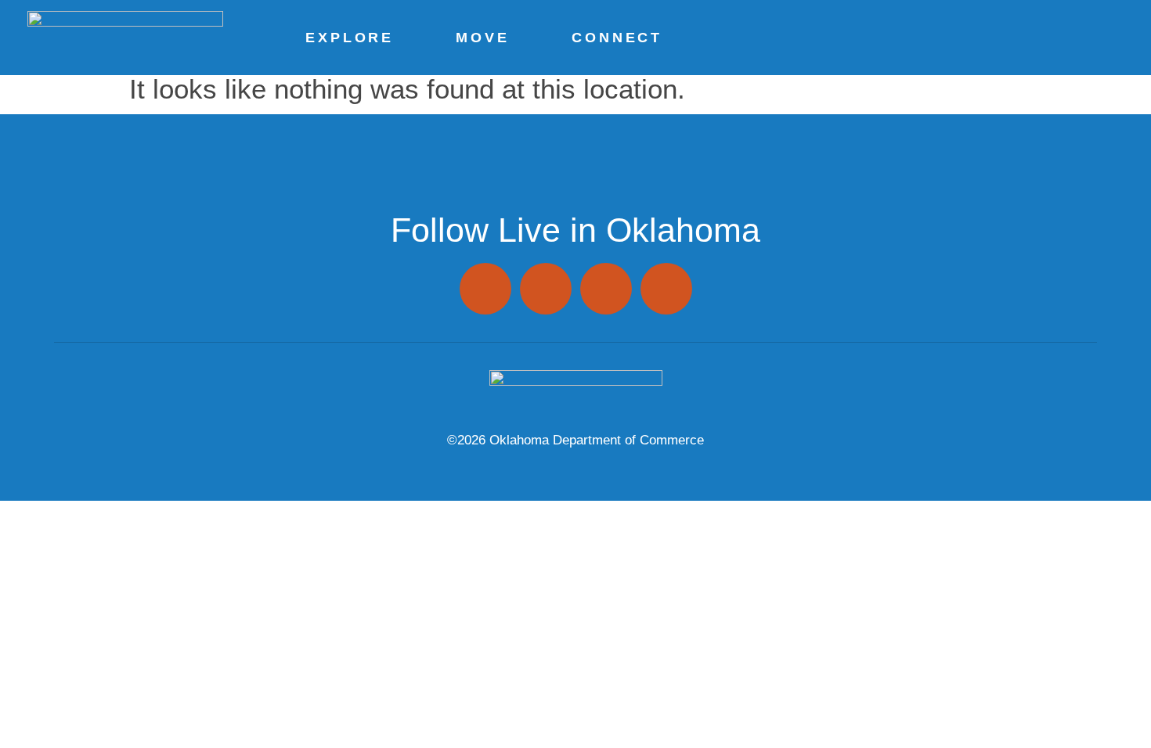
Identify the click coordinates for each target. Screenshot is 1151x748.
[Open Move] (515, 37)
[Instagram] (485, 289)
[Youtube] (666, 289)
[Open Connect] (667, 37)
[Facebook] (546, 289)
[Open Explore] (399, 37)
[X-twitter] (606, 289)
